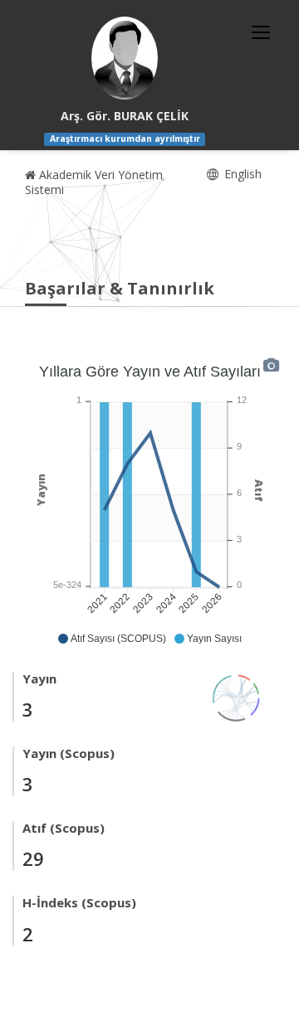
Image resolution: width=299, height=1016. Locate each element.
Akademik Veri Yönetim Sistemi (94, 182)
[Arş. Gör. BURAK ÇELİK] (124, 58)
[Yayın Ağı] (237, 696)
